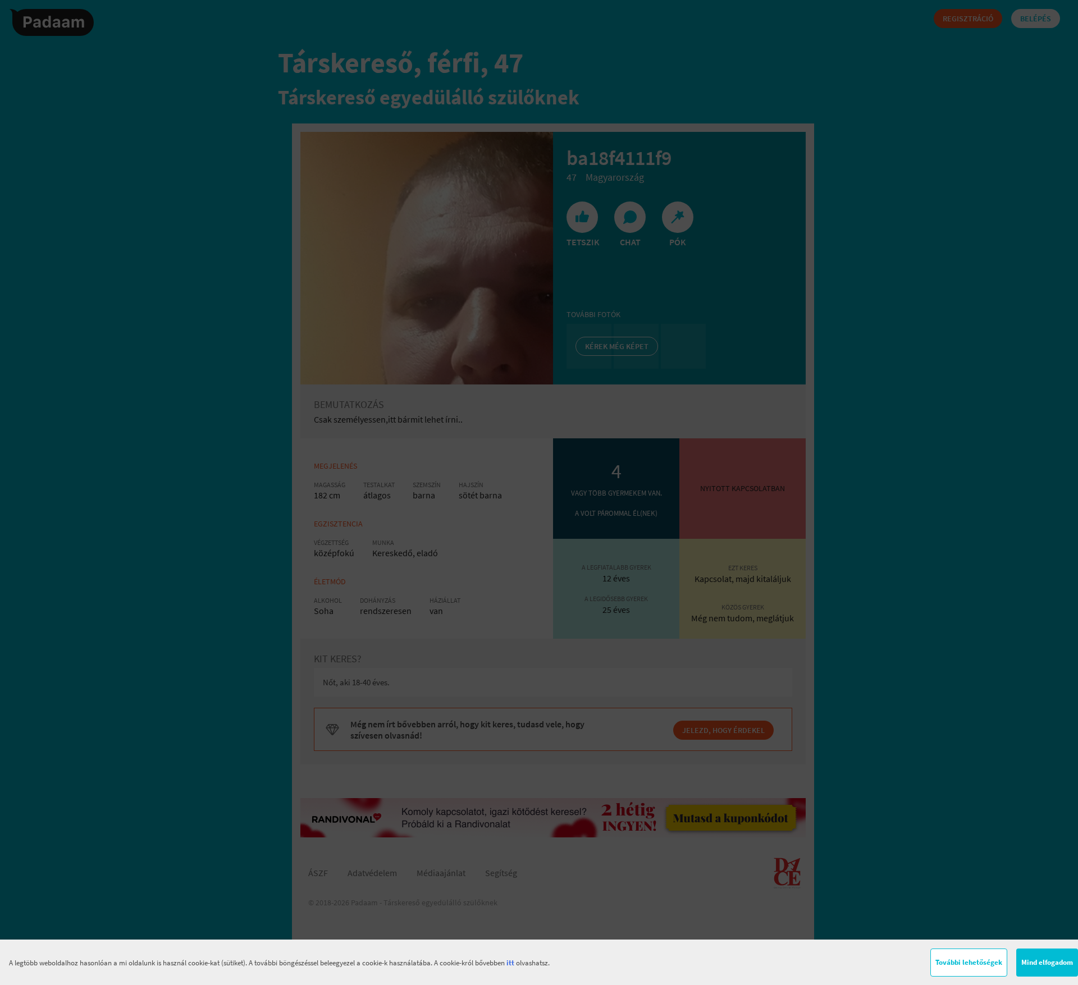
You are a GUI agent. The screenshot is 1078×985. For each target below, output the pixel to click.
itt (510, 963)
